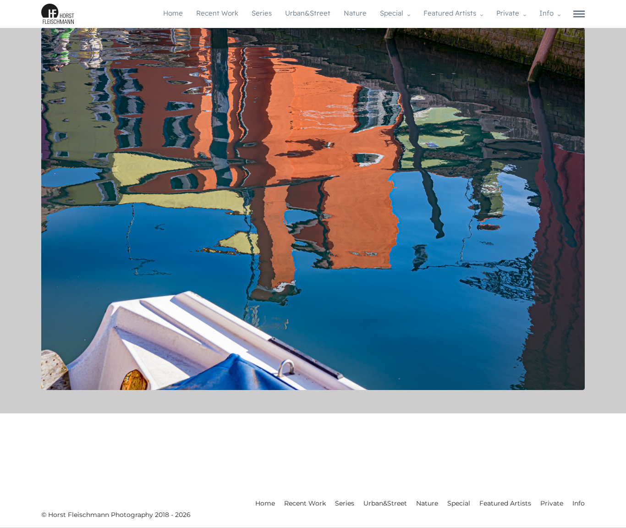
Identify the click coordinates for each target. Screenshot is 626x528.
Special (391, 13)
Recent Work (217, 13)
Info (546, 13)
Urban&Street (307, 13)
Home (173, 13)
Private (507, 13)
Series (262, 13)
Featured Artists (449, 13)
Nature (355, 13)
